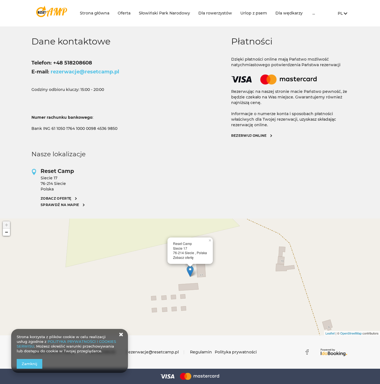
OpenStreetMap (351, 333)
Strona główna (94, 13)
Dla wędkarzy (289, 13)
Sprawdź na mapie (60, 205)
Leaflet (330, 333)
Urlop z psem (253, 13)
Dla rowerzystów (215, 13)
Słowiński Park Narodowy (164, 13)
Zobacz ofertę (56, 198)
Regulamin (201, 352)
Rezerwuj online (249, 135)
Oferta (124, 13)
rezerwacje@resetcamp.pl (153, 352)
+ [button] (6, 225)
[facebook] (307, 352)
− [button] (6, 232)
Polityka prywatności (236, 352)
